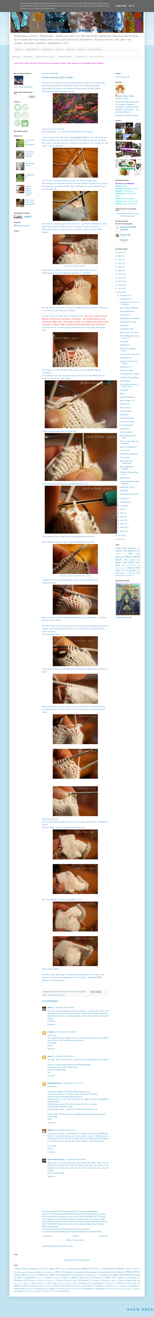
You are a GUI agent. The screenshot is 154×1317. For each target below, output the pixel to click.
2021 (120, 267)
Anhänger (63, 1269)
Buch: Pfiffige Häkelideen (129, 308)
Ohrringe (31, 1280)
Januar (122, 531)
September (124, 502)
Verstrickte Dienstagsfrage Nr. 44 (129, 473)
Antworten (51, 1024)
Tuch (108, 1286)
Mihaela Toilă (125, 234)
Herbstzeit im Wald (126, 418)
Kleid (19, 1277)
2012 (120, 539)
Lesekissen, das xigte (127, 421)
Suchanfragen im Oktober (129, 494)
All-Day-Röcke (125, 407)
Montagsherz (124, 428)
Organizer (41, 1280)
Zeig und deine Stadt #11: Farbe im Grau (129, 385)
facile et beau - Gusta (125, 96)
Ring (113, 1280)
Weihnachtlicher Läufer (128, 322)
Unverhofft (124, 390)
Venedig (52, 1288)
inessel (49, 1056)
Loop (56, 1278)
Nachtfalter (124, 490)
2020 (120, 270)
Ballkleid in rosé (125, 357)
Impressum (16, 56)
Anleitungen (132, 548)
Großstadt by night (126, 329)
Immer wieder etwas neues (129, 332)
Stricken (56, 995)
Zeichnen (128, 1289)
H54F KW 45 (125, 450)
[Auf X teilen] (96, 992)
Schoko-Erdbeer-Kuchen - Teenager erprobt (28, 190)
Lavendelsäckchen (126, 425)
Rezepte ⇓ (59, 49)
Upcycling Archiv (81, 56)
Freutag (17, 1274)
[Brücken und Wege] (128, 157)
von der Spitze (61, 1291)
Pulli (67, 1280)
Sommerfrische (29, 176)
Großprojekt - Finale (127, 487)
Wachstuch (76, 1289)
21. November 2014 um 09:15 (63, 1056)
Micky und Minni (126, 432)
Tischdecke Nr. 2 (126, 367)
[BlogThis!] (93, 992)
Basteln (131, 550)
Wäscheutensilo (125, 381)
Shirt (75, 1283)
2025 (120, 256)
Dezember (124, 295)
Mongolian (124, 239)
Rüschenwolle (18, 1283)
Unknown (51, 1031)
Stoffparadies (124, 414)
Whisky (112, 1289)
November (124, 299)
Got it (131, 6)
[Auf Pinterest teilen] (100, 992)
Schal (26, 1283)
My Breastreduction (65, 56)
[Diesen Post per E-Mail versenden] (91, 992)
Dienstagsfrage (92, 1272)
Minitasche (97, 1277)
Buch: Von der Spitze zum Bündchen (129, 442)
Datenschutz (27, 56)
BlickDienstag (125, 478)
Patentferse (50, 1280)
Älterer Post (104, 1236)
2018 (120, 277)
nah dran (28, 1291)
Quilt (75, 1280)
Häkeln (118, 559)
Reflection (84, 1280)
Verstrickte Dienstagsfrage (129, 377)
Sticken (119, 1283)
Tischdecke (77, 1286)
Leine (40, 1278)
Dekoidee (118, 557)
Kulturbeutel (30, 1277)
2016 (120, 285)
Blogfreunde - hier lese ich (45, 56)
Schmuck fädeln (120, 568)
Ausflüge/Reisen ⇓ (32, 49)
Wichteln (120, 1289)
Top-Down (99, 1286)
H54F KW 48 (125, 315)
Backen (96, 1269)
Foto (128, 556)
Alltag (118, 548)
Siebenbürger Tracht (30, 164)
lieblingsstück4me (54, 1083)
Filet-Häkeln (118, 1272)
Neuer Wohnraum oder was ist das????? (129, 337)
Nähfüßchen (121, 1278)
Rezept (117, 565)
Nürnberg (18, 1280)
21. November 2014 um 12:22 (65, 1130)
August (123, 505)
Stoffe (128, 1283)
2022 (120, 263)
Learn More (120, 6)
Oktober (123, 498)
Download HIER (95, 977)
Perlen (59, 1280)
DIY (130, 553)
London (132, 560)
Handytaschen (91, 1275)
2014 (120, 292)
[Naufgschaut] (128, 139)
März (122, 523)
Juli (121, 509)
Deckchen (68, 1272)
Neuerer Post (47, 1236)
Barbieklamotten (108, 1268)
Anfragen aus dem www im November (130, 303)
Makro (118, 562)
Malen (86, 1277)
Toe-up (87, 1285)
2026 (120, 252)
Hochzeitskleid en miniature (130, 318)
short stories (127, 575)
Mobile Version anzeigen (75, 1240)
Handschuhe (65, 1275)
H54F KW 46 (125, 404)
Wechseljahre (119, 573)
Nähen (131, 562)
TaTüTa (48, 1286)
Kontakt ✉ (81, 49)
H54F (52, 1274)
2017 (120, 281)
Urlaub (17, 1288)
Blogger (87, 1260)
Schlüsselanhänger (38, 1283)
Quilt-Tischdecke (126, 411)
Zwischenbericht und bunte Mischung (129, 482)
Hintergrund (104, 1275)
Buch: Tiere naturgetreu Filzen (128, 349)
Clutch (39, 1272)
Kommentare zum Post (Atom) (62, 1246)
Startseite (18, 49)
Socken (50, 995)
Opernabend (124, 325)
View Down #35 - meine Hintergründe (30, 202)
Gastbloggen (31, 1275)
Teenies (118, 570)
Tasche (57, 1285)
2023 (120, 259)
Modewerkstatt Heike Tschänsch (128, 228)
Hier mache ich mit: (97, 56)
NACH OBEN (140, 1309)
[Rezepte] (128, 175)
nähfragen (38, 1291)
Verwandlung (125, 457)
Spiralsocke (109, 1283)
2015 (120, 288)
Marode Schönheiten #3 (128, 447)
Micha (49, 1007)
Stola (135, 1283)
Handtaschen (78, 1275)
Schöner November (126, 370)
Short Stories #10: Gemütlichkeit (126, 462)
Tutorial (62, 995)
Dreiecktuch (105, 1272)
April (122, 520)
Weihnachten (101, 1288)
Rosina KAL (131, 565)
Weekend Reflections (127, 397)
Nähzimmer (132, 1277)
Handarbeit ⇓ (47, 49)
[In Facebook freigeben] (98, 992)
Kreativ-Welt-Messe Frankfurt (127, 467)
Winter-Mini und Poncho (129, 454)
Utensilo (29, 1289)
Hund (115, 1274)
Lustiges (65, 1277)
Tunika (116, 1286)
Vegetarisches (131, 570)
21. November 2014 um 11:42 (72, 1083)
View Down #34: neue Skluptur (29, 154)
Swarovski (31, 1286)
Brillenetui (30, 1272)
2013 (120, 535)
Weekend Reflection (127, 311)
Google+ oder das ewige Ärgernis (128, 362)
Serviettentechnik (66, 1283)
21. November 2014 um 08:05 (63, 1007)
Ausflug (118, 550)
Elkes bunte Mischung (55, 1159)
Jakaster (50, 1130)
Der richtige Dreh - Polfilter (129, 374)
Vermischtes (124, 341)
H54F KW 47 (125, 345)
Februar (123, 527)
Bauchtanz (133, 1269)
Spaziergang (97, 1283)
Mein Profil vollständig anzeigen (126, 115)
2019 (120, 274)
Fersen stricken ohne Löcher (130, 354)
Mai (121, 516)
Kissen (137, 1275)
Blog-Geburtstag (19, 1272)
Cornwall (118, 554)
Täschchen (133, 1286)
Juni (122, 513)
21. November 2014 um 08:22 (66, 1032)
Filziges (122, 393)
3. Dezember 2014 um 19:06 (75, 1159)
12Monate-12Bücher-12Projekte (25, 1268)
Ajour (43, 1268)
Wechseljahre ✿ (94, 49)
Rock (121, 1280)
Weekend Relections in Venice (128, 436)
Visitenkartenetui (64, 1289)
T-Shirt (40, 1286)
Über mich (70, 49)
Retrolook (96, 1280)
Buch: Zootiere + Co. (127, 400)
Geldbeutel (42, 1275)
